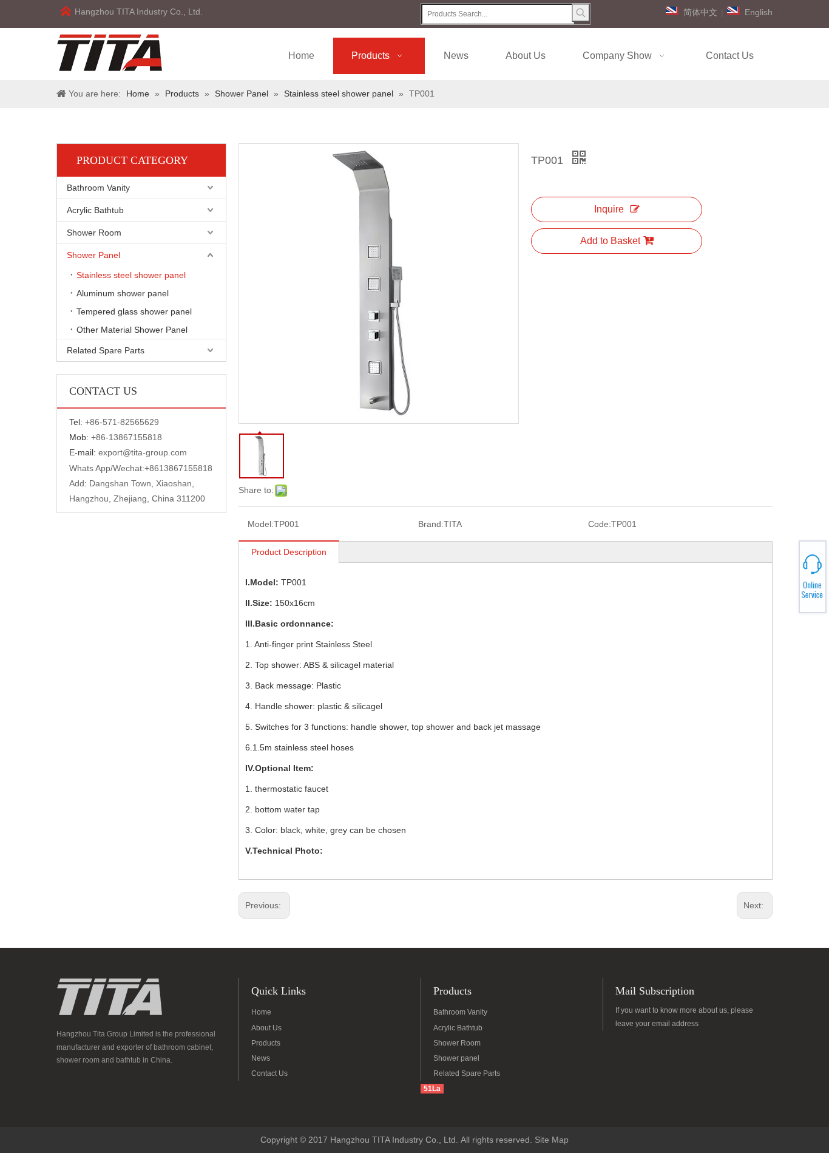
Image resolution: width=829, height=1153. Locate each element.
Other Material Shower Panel (132, 330)
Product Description (289, 552)
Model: (261, 524)
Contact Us (269, 1073)
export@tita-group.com (142, 452)
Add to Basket (610, 241)
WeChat (784, 569)
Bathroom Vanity (98, 187)
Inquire (609, 209)
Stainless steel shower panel (131, 275)
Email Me (785, 580)
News (260, 1058)
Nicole (784, 583)
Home (261, 1012)
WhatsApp (785, 573)
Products (265, 1043)
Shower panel (456, 1058)
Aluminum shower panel (122, 293)
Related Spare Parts (105, 350)
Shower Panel (93, 255)
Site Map (552, 1139)
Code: (599, 524)
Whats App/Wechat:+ (109, 468)
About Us (266, 1028)
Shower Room (94, 232)
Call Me (785, 576)
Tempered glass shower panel (134, 311)
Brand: (431, 524)
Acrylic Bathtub (95, 210)
